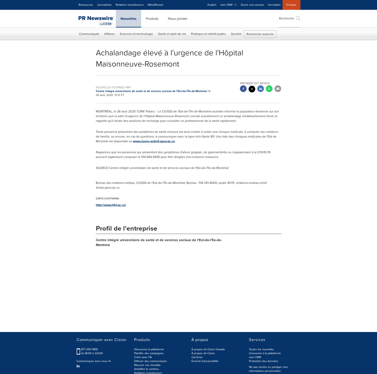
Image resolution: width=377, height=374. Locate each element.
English (212, 5)
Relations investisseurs (130, 5)
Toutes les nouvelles (261, 349)
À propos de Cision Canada (208, 349)
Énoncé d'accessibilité (204, 361)
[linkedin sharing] (260, 89)
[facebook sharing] (243, 89)
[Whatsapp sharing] (269, 89)
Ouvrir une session (252, 5)
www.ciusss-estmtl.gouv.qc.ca (154, 141)
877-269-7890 (89, 349)
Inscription (274, 5)
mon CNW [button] (227, 5)
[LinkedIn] (79, 366)
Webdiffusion (155, 5)
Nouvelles (128, 18)
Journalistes (104, 5)
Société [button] (236, 34)
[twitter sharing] (252, 89)
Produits (152, 18)
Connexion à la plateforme (265, 353)
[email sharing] (278, 89)
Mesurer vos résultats (147, 365)
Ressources (86, 5)
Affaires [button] (109, 34)
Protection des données (263, 361)
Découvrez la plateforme (149, 349)
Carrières (197, 357)
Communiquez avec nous (92, 361)
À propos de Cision (203, 353)
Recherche (286, 18)
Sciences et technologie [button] (136, 34)
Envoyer (291, 5)
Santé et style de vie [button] (172, 34)
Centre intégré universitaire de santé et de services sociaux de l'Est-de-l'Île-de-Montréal (159, 242)
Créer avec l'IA (143, 357)
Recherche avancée (260, 34)
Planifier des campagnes (149, 353)
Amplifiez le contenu (146, 369)
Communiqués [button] (89, 34)
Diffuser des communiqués (150, 361)
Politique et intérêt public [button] (208, 34)
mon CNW (255, 357)
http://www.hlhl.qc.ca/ (111, 205)
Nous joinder (178, 18)
